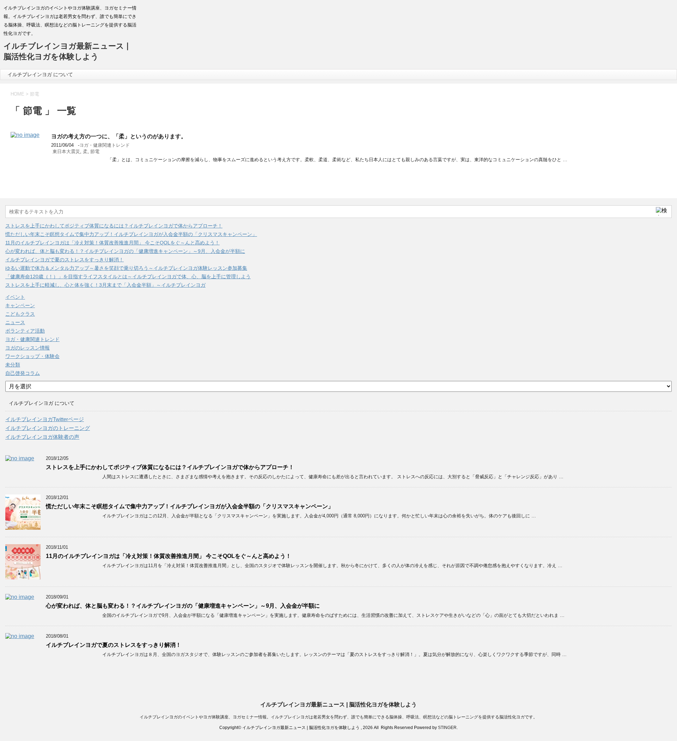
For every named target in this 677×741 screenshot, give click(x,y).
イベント (15, 297)
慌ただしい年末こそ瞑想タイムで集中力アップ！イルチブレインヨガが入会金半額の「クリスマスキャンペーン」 (131, 234)
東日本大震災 (66, 151)
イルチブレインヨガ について (40, 74)
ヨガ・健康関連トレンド (104, 145)
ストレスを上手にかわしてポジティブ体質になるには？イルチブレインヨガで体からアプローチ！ (113, 226)
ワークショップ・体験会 (32, 356)
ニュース (15, 322)
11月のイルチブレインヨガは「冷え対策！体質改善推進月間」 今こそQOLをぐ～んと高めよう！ (112, 242)
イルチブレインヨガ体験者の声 (42, 437)
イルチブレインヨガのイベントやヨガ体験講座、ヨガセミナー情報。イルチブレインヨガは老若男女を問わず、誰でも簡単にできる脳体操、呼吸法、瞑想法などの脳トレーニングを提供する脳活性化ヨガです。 (338, 717)
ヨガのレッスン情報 (27, 348)
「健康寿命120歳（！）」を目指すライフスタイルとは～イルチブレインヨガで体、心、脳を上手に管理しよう (128, 276)
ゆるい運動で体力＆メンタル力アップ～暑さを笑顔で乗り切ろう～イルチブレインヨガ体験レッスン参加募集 (126, 268)
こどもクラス (20, 314)
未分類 (12, 365)
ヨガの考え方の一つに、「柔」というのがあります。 (119, 136)
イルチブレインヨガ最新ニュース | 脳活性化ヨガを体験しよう (338, 704)
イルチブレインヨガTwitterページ (44, 419)
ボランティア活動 (25, 331)
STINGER (447, 727)
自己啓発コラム (22, 373)
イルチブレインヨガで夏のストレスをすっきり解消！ (64, 259)
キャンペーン (20, 305)
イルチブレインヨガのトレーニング (47, 428)
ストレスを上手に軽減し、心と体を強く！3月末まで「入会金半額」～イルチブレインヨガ (105, 285)
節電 (94, 151)
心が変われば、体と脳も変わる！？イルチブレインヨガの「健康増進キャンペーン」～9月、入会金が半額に (125, 251)
